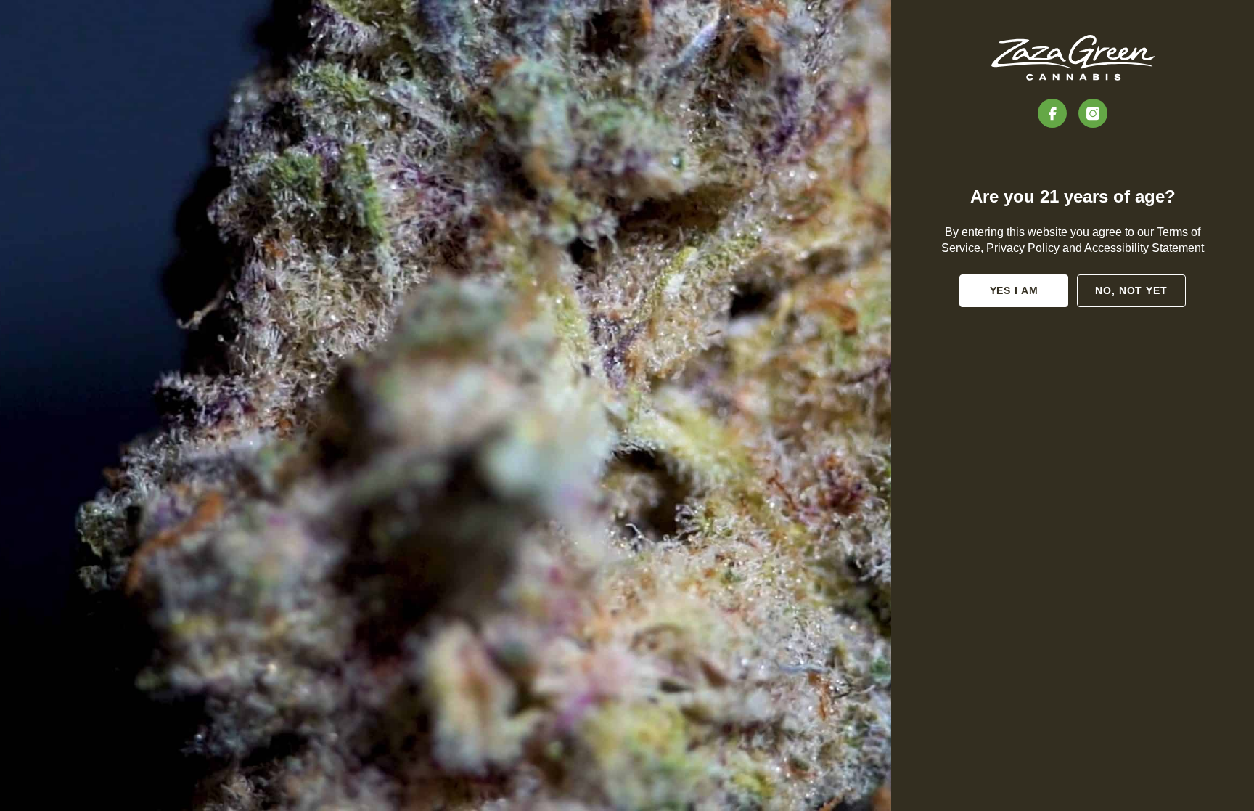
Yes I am (1014, 290)
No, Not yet (1131, 290)
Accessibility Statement (1144, 248)
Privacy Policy (1023, 248)
